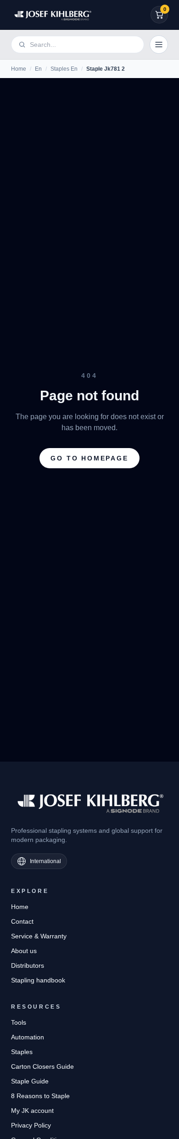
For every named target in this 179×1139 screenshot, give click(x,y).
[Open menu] (159, 44)
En (38, 69)
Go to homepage (89, 458)
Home (18, 69)
